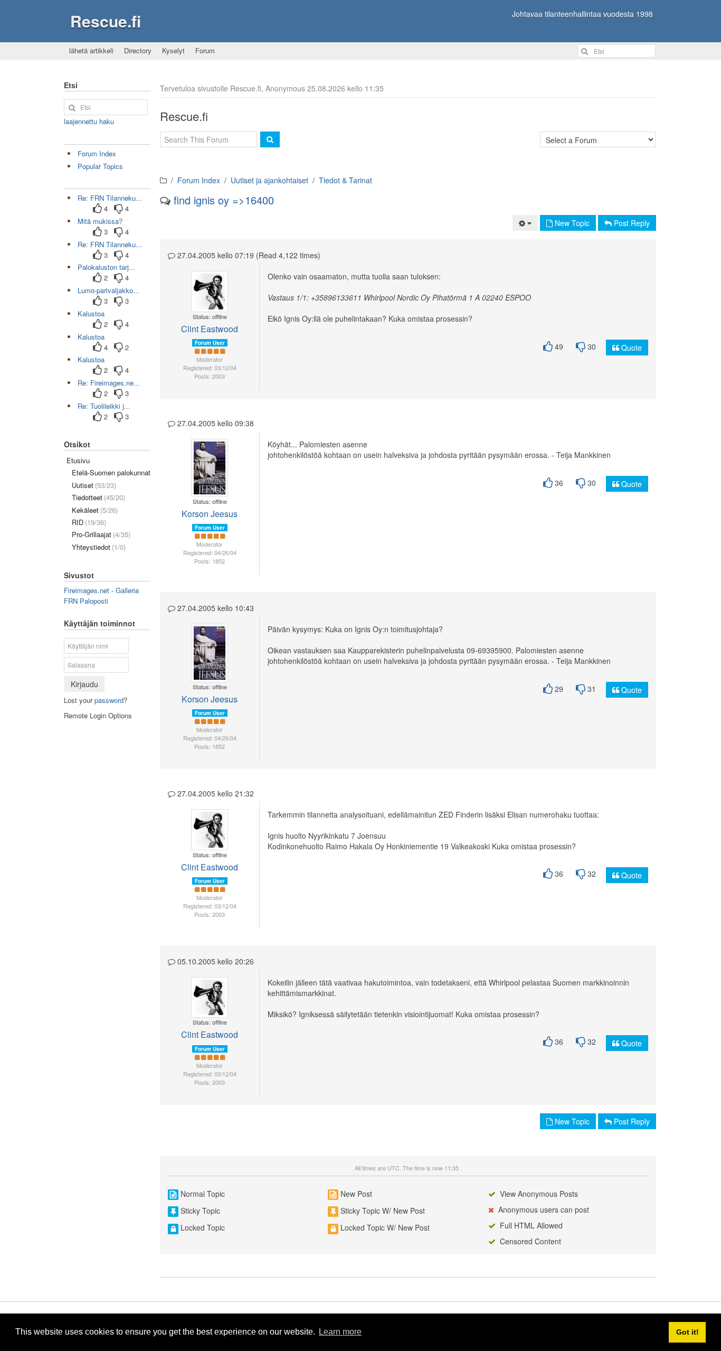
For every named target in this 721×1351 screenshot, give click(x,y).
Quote (630, 347)
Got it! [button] (687, 1332)
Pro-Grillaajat (101, 534)
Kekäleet (95, 510)
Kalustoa (91, 313)
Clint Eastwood (209, 329)
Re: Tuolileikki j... (104, 406)
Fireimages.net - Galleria (101, 590)
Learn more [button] (340, 1331)
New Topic (571, 223)
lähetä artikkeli (91, 50)
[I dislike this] (580, 346)
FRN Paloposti (86, 601)
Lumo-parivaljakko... (108, 290)
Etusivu (78, 460)
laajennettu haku (89, 121)
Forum (205, 50)
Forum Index (198, 180)
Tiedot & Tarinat (345, 180)
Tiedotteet (98, 497)
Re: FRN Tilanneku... (110, 198)
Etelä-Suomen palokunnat (111, 472)
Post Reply (631, 223)
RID (89, 522)
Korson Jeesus (210, 514)
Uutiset (94, 485)
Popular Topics (100, 166)
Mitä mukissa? (100, 221)
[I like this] (548, 346)
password (109, 700)
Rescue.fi (105, 21)
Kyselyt (173, 50)
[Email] (213, 286)
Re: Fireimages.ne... (109, 383)
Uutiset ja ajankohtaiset (269, 180)
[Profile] (204, 286)
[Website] (209, 297)
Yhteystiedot (99, 547)
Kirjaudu (84, 684)
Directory (137, 50)
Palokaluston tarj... (106, 267)
